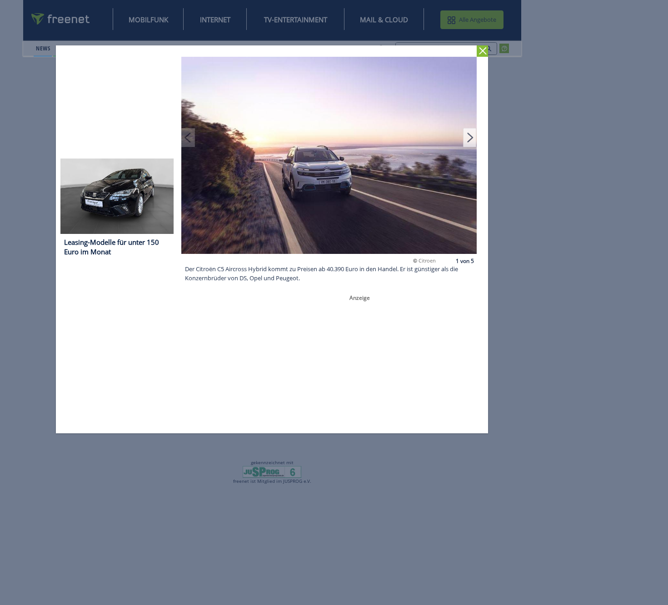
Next (470, 137)
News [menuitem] (43, 48)
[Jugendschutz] (272, 471)
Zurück (483, 51)
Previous (188, 137)
